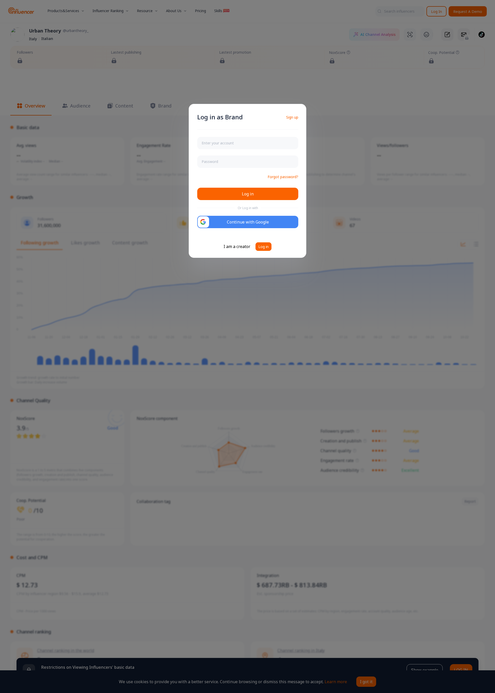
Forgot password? (283, 176)
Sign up (292, 117)
